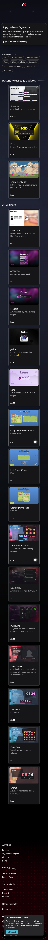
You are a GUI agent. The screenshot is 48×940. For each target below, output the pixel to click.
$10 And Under (32, 58)
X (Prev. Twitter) (8, 889)
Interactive (33, 62)
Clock (19, 66)
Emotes (5, 850)
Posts (4, 861)
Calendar (29, 66)
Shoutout (7, 70)
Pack (5, 62)
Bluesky (5, 896)
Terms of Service (9, 873)
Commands (8, 66)
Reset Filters (11, 76)
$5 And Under (17, 58)
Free (5, 58)
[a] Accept (12, 932)
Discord (5, 893)
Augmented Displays (11, 853)
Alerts (22, 62)
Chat (14, 62)
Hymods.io (6, 909)
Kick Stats (6, 857)
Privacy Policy (8, 877)
